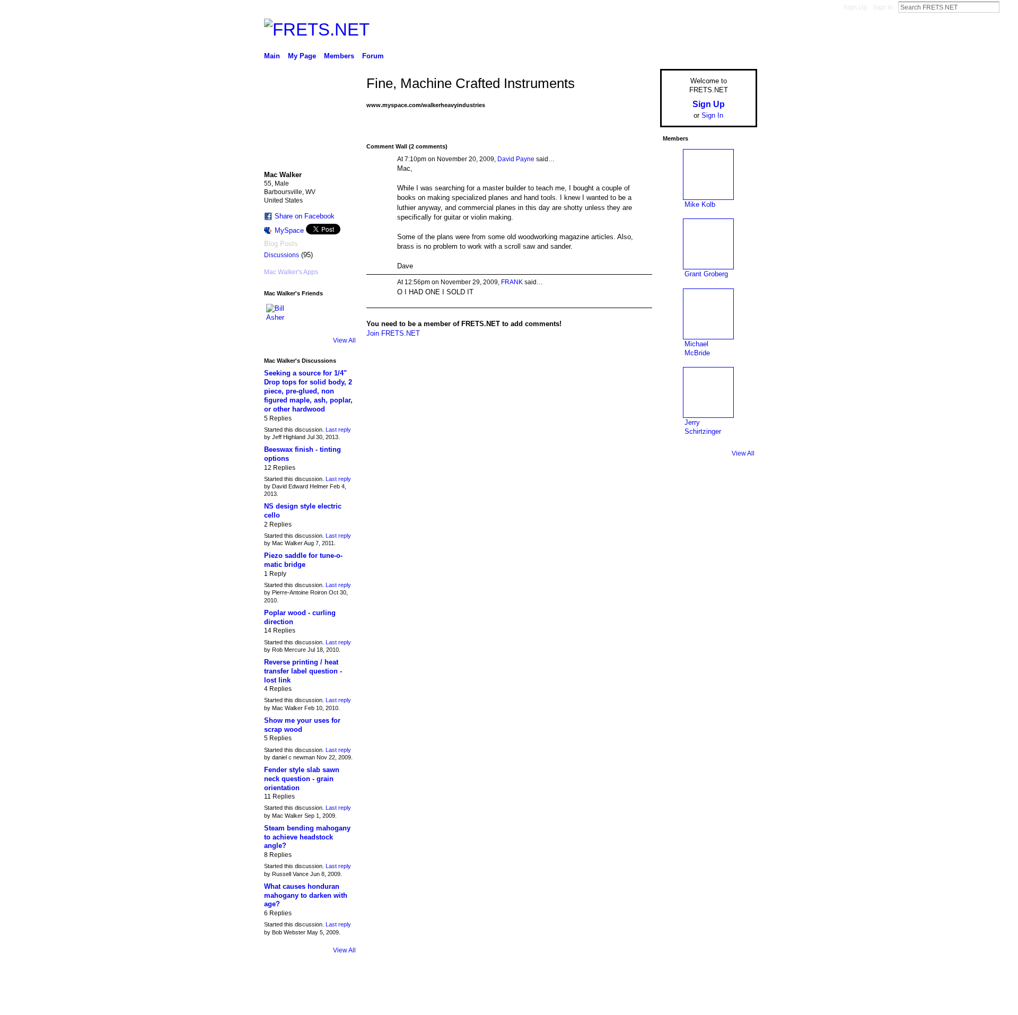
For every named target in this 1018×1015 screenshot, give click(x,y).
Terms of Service (733, 1003)
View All (344, 340)
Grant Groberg (706, 274)
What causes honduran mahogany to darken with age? (305, 895)
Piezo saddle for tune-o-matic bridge (303, 560)
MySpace (289, 230)
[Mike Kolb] (708, 174)
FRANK (512, 282)
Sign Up (855, 7)
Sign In (883, 7)
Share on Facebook (305, 216)
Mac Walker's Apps (291, 272)
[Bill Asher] (279, 316)
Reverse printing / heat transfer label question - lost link (303, 671)
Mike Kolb (699, 204)
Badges (637, 1003)
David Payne (515, 159)
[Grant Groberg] (708, 243)
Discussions (281, 255)
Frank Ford (336, 1003)
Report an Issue (678, 1003)
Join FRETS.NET (393, 333)
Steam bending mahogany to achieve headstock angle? (307, 837)
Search (1008, 7)
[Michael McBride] (708, 313)
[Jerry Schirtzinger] (708, 392)
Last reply (338, 429)
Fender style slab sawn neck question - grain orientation (301, 779)
